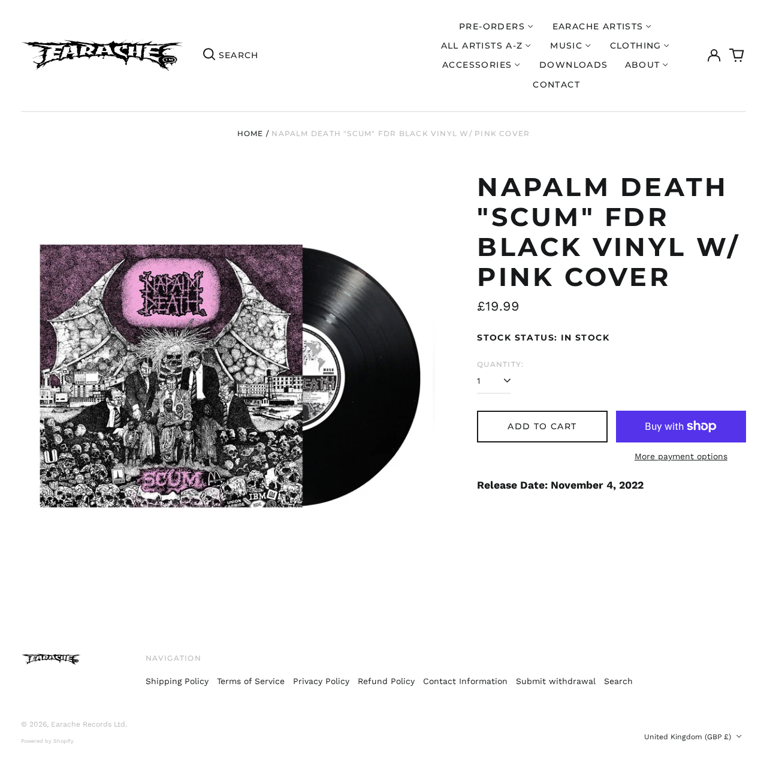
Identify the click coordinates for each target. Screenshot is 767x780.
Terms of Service (251, 681)
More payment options (681, 456)
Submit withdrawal (556, 681)
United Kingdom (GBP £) (688, 737)
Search (618, 681)
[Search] (209, 56)
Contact (556, 84)
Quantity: (500, 364)
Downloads (573, 64)
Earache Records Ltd (88, 724)
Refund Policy (386, 681)
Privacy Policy (321, 681)
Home (250, 133)
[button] (737, 55)
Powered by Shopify (47, 741)
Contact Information (465, 681)
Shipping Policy (177, 681)
